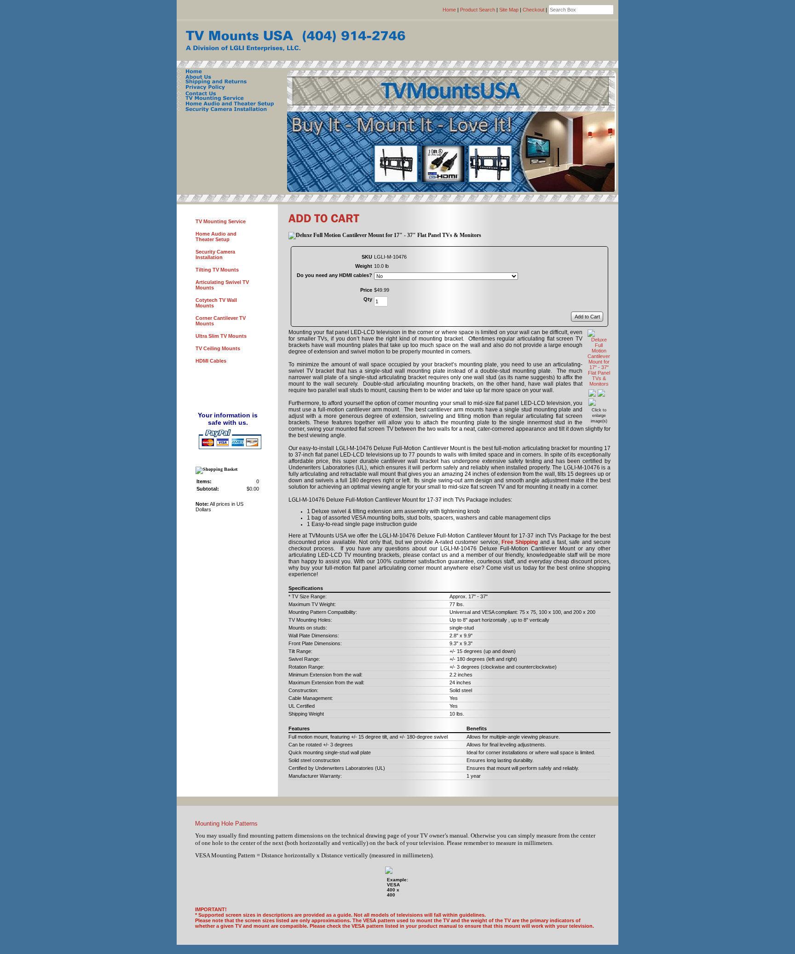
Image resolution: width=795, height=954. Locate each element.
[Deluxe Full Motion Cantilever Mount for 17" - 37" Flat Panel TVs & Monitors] (599, 384)
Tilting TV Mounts (217, 269)
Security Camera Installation (215, 254)
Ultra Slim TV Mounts (221, 336)
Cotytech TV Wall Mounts (216, 302)
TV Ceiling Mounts (218, 348)
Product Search (477, 9)
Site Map (508, 9)
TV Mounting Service (221, 221)
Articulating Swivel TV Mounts (222, 284)
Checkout (533, 9)
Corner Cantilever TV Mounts (221, 320)
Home (449, 9)
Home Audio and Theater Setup (216, 236)
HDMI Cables (211, 361)
